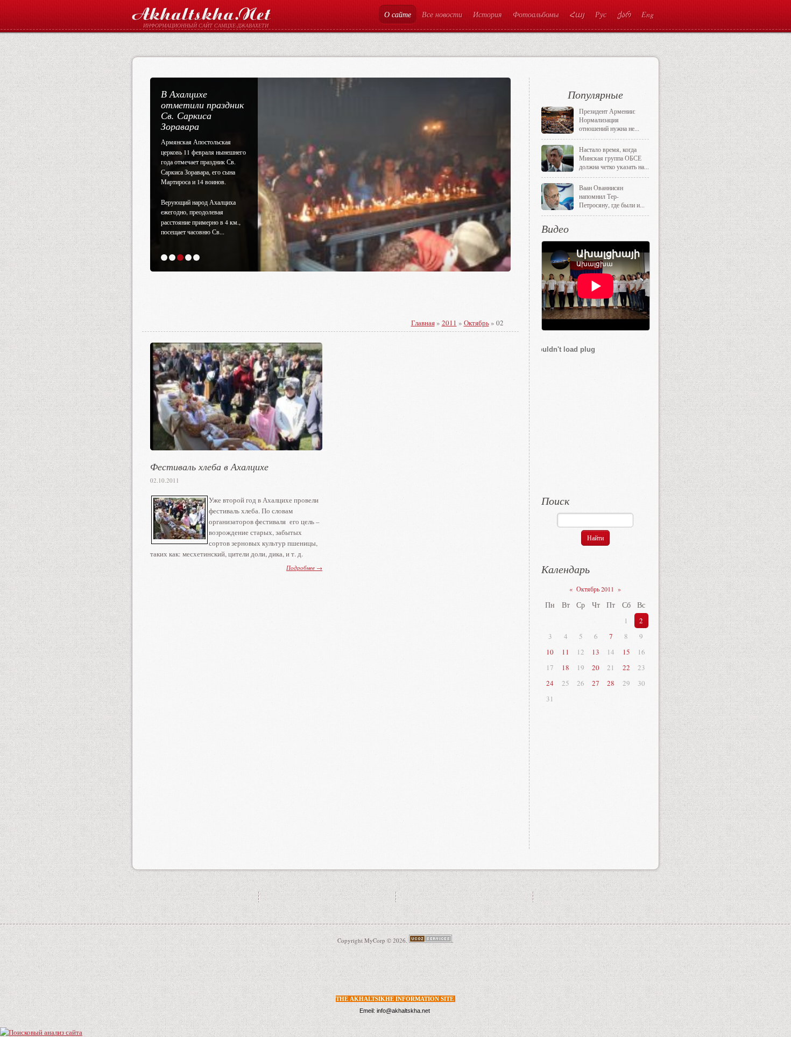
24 (550, 683)
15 (626, 652)
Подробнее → (304, 567)
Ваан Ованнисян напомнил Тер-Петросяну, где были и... (612, 196)
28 (611, 683)
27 (595, 683)
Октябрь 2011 (595, 588)
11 (565, 652)
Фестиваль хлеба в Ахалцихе (209, 466)
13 (595, 652)
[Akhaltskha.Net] (201, 11)
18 (565, 667)
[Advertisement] (283, 309)
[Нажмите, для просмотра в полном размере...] (179, 536)
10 (550, 652)
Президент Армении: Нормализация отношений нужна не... (609, 120)
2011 (449, 323)
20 (595, 667)
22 (626, 667)
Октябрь (476, 323)
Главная (423, 323)
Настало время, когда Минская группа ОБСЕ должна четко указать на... (614, 158)
